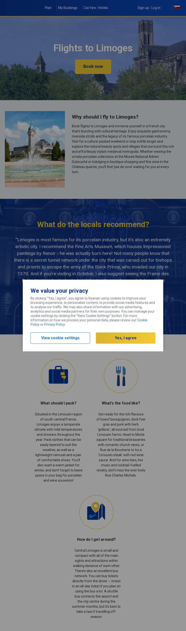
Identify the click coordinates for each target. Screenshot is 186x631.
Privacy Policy (54, 324)
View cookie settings (60, 338)
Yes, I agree (126, 338)
